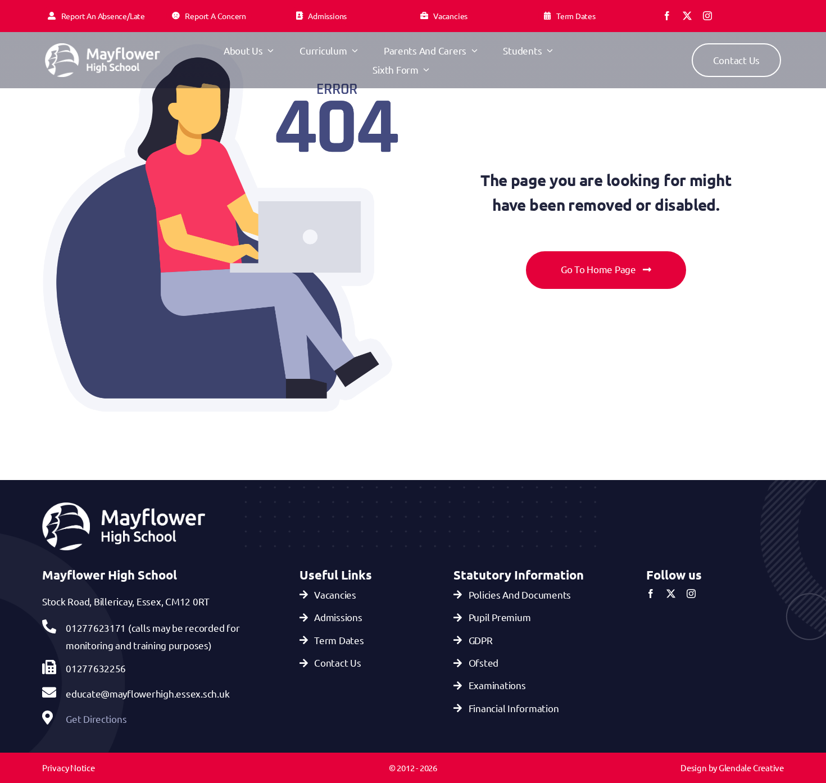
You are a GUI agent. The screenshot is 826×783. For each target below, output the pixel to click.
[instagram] (707, 15)
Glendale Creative (751, 767)
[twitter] (687, 15)
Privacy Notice (68, 767)
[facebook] (666, 15)
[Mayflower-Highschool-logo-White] (102, 48)
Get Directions (96, 719)
